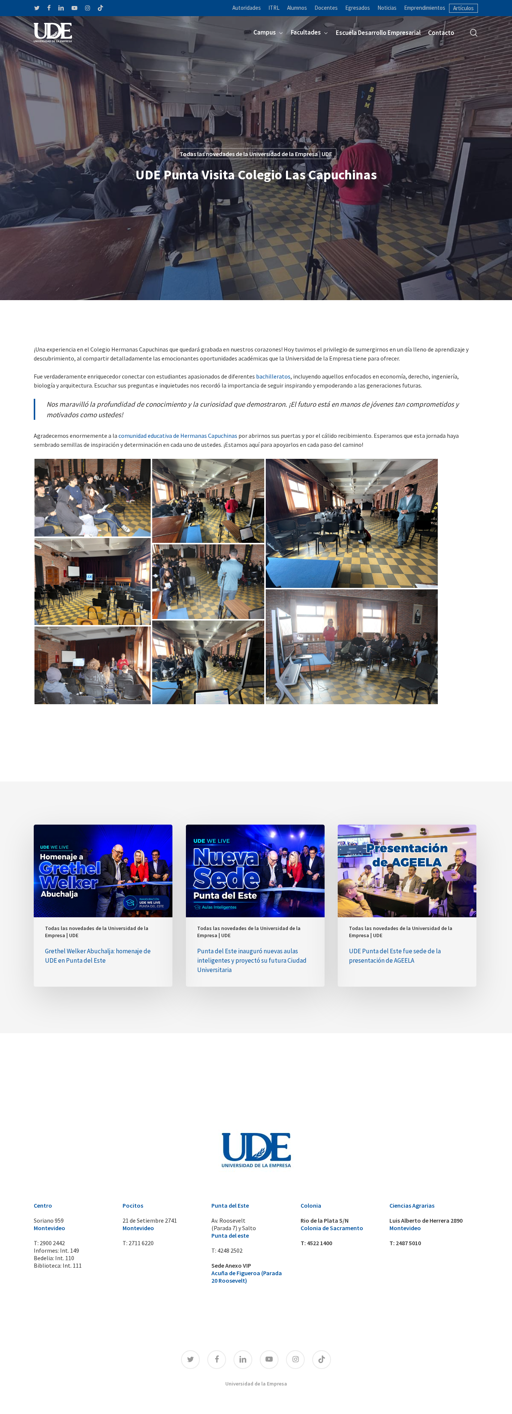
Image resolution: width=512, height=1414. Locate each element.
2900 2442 (52, 1243)
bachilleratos (273, 376)
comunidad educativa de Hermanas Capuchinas (177, 435)
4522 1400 (319, 1243)
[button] (92, 497)
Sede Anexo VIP (231, 1265)
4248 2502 (230, 1250)
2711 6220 (141, 1243)
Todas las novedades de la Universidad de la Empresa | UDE (256, 154)
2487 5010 (408, 1243)
